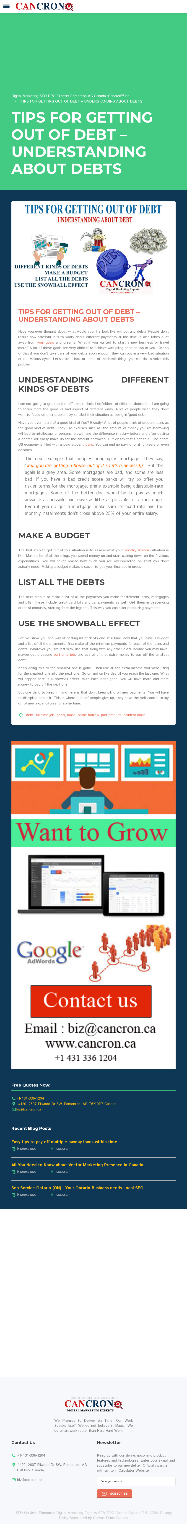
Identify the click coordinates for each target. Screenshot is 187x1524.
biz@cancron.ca (28, 1109)
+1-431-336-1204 (30, 1098)
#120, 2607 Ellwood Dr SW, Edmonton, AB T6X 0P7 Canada (67, 1104)
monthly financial (137, 550)
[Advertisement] (93, 59)
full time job (45, 715)
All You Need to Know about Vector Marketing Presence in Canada (77, 1165)
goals (61, 715)
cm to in (110, 1470)
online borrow (88, 715)
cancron (63, 1148)
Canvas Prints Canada (110, 1518)
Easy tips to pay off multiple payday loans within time (64, 1142)
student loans (134, 715)
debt (30, 715)
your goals (45, 342)
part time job (64, 654)
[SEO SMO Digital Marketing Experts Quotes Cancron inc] (93, 904)
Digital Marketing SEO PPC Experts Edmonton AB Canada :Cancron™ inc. (70, 96)
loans (89, 444)
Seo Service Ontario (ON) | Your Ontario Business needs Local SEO (77, 1188)
